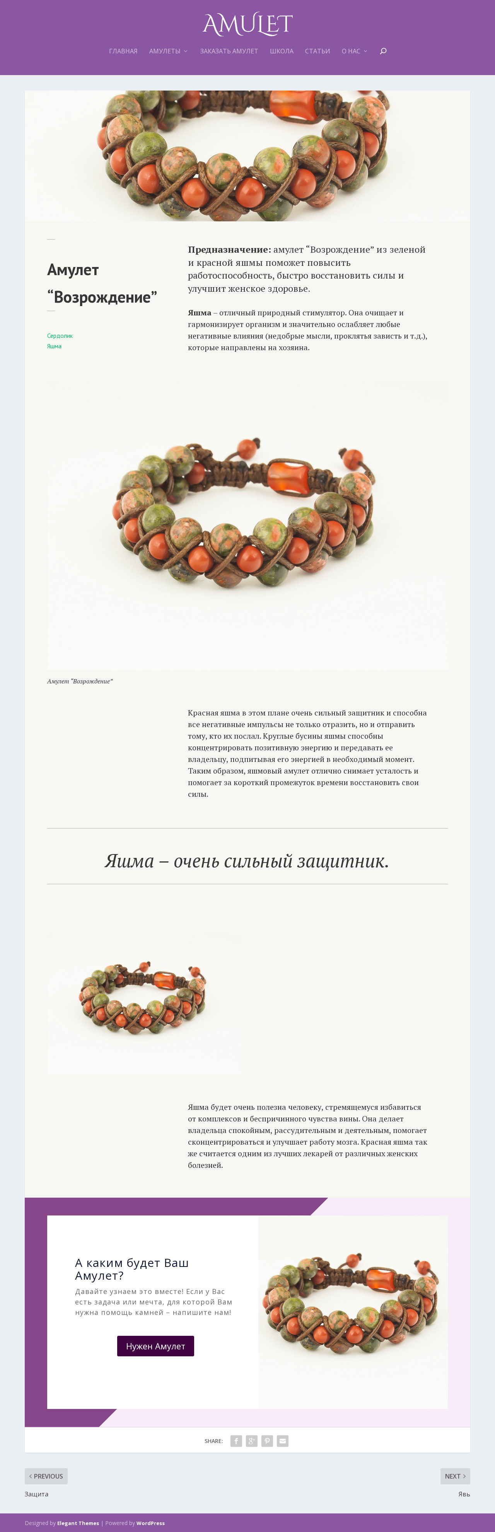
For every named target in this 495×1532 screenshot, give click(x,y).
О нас (351, 51)
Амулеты (165, 51)
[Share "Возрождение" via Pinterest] (267, 1441)
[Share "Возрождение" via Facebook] (236, 1441)
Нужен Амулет (155, 1346)
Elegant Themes (78, 1523)
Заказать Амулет (229, 51)
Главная (123, 51)
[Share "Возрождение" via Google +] (251, 1441)
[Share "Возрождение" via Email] (282, 1441)
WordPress (151, 1523)
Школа (282, 51)
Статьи (317, 51)
